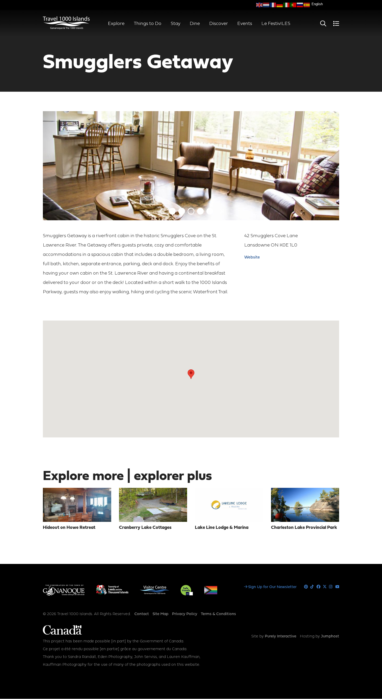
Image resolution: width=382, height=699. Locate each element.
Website (252, 257)
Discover (218, 23)
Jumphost (330, 636)
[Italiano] (286, 5)
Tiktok (312, 587)
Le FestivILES (275, 23)
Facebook (318, 587)
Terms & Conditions (218, 614)
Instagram (331, 587)
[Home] (66, 28)
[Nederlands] (266, 5)
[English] (259, 5)
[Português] (293, 5)
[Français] (273, 5)
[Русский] (300, 5)
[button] (191, 374)
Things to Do (147, 23)
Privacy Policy (184, 614)
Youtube (337, 587)
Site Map (160, 614)
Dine (195, 23)
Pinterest (306, 587)
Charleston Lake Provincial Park (304, 527)
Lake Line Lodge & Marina (221, 527)
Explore (116, 23)
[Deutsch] (279, 5)
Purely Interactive (280, 636)
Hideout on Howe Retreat (69, 527)
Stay (175, 23)
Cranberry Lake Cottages (145, 527)
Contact (141, 614)
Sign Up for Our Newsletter (272, 587)
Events (244, 23)
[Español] (307, 5)
